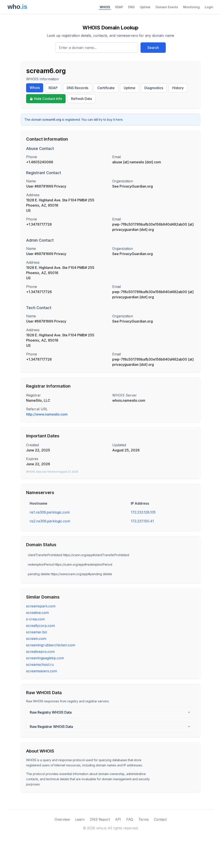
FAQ (129, 819)
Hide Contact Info (48, 98)
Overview (62, 819)
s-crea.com (35, 619)
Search (153, 47)
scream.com (36, 638)
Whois (35, 87)
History (178, 88)
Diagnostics (153, 88)
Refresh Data (81, 98)
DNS (131, 7)
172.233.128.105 (143, 512)
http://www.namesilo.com (47, 414)
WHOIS (105, 7)
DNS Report (100, 819)
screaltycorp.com (40, 625)
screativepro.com (40, 651)
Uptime (145, 7)
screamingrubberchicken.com (50, 645)
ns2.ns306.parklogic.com (50, 521)
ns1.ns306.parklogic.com (50, 512)
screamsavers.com (41, 671)
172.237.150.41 (142, 521)
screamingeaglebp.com (45, 658)
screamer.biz (36, 632)
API (118, 819)
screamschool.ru (40, 664)
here (119, 119)
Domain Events (167, 7)
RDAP (119, 7)
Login (209, 7)
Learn (80, 819)
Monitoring (191, 7)
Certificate (106, 88)
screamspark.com (40, 606)
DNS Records (77, 88)
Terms (143, 819)
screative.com (37, 612)
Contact (160, 819)
